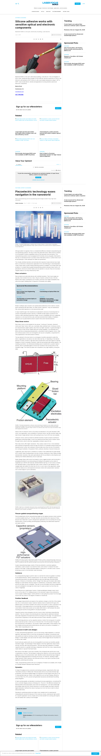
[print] (60, 39)
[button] (16, 4)
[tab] (18, 165)
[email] (42, 39)
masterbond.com (19, 91)
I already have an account (38, 179)
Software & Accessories (20, 17)
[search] (18, 4)
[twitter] (38, 39)
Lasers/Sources (35, 11)
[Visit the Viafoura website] (58, 170)
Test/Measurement (56, 11)
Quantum (48, 11)
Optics (42, 11)
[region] (38, 167)
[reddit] (40, 39)
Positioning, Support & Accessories (23, 187)
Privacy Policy (38, 753)
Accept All (95, 753)
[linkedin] (36, 39)
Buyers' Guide (66, 11)
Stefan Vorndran (19, 203)
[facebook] (34, 39)
